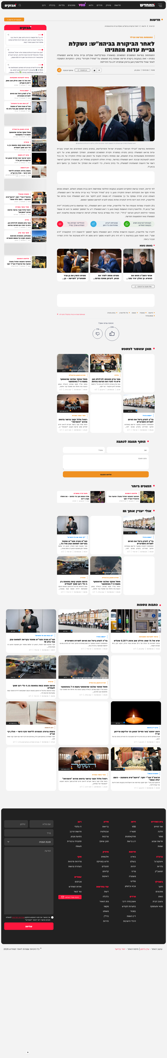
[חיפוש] (19, 5)
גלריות (61, 5)
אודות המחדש (75, 886)
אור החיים (158, 826)
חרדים (99, 5)
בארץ (133, 856)
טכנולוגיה (104, 831)
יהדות (133, 866)
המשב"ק (159, 871)
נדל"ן (106, 916)
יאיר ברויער (120, 948)
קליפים (106, 871)
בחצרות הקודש (129, 906)
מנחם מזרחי (149, 316)
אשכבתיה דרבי (129, 901)
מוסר (160, 836)
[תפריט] (159, 5)
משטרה (142, 313)
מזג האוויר (104, 901)
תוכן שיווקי (104, 841)
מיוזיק (108, 5)
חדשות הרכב (76, 831)
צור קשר (78, 891)
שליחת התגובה (106, 474)
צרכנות (105, 836)
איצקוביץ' (158, 861)
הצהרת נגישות (75, 866)
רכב (44, 5)
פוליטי (133, 881)
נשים (160, 896)
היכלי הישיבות (129, 921)
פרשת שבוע (157, 841)
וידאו (91, 5)
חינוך (160, 886)
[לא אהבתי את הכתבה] (98, 334)
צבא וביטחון (130, 886)
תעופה (79, 846)
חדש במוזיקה (103, 861)
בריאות (105, 826)
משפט (134, 313)
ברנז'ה (52, 5)
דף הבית (152, 26)
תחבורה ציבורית (74, 841)
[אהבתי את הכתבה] (112, 334)
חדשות (117, 5)
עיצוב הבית (158, 901)
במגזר (133, 911)
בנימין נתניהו (111, 313)
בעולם (133, 861)
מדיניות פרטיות (75, 861)
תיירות (106, 921)
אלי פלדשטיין (123, 313)
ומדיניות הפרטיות (18, 917)
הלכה (160, 831)
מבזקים (78, 881)
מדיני (133, 871)
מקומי (106, 906)
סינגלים (105, 866)
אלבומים (105, 856)
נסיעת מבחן (76, 836)
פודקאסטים (130, 836)
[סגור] (27, 1052)
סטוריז (133, 831)
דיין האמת (131, 916)
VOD (82, 4)
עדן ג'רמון (144, 948)
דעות (106, 891)
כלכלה (106, 896)
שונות (160, 846)
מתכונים (71, 5)
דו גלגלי (78, 826)
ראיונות (105, 876)
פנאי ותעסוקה (156, 906)
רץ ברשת (131, 841)
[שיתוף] (8, 34)
